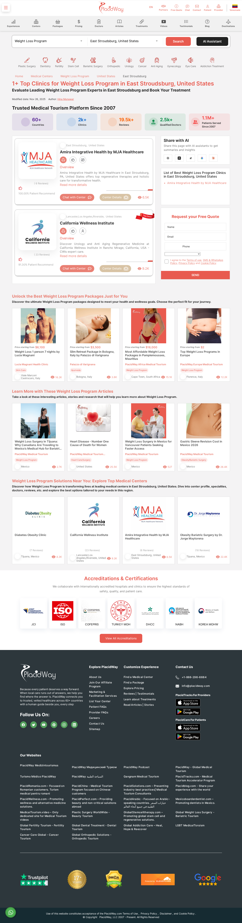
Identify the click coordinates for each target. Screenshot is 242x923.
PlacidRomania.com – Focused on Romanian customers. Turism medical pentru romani (42, 789)
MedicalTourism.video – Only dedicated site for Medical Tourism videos (43, 816)
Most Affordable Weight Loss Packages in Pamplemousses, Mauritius (145, 355)
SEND (195, 275)
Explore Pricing (134, 688)
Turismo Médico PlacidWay (38, 776)
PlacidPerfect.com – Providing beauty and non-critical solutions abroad (94, 802)
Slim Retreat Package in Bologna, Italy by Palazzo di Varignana (92, 353)
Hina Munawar (65, 99)
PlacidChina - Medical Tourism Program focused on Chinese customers (92, 789)
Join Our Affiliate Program (100, 684)
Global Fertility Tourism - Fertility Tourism (42, 827)
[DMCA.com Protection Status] (114, 879)
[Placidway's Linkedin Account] (74, 724)
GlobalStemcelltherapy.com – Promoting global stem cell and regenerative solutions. (144, 816)
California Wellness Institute (89, 535)
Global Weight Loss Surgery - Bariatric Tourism (195, 814)
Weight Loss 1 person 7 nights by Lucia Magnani (37, 353)
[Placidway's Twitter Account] (33, 724)
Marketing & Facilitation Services (103, 693)
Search (178, 41)
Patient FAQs (98, 706)
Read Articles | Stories (139, 704)
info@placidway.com (196, 686)
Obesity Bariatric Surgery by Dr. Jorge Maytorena (201, 536)
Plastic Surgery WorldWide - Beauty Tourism (91, 814)
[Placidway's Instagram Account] (64, 724)
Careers (94, 718)
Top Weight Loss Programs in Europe (200, 353)
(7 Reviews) (36, 550)
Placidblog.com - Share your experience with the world (194, 787)
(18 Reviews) (202, 550)
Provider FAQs (98, 712)
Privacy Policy (187, 263)
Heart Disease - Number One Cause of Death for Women (89, 443)
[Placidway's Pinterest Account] (54, 724)
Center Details (112, 197)
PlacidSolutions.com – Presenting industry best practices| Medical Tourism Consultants (146, 789)
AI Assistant (212, 41)
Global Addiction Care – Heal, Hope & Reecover (143, 827)
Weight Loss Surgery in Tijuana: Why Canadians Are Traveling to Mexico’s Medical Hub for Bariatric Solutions (38, 445)
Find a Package (134, 682)
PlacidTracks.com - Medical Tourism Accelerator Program (195, 778)
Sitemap (94, 729)
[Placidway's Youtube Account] (43, 724)
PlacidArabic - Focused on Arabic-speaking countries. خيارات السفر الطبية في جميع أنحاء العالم (147, 802)
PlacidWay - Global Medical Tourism (194, 769)
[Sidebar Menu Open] (6, 8)
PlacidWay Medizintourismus (39, 765)
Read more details (73, 185)
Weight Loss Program (74, 76)
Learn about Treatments (140, 699)
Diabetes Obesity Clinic (30, 535)
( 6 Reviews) (41, 183)
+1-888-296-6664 (194, 677)
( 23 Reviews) (42, 254)
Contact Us (96, 723)
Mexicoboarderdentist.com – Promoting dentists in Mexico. (195, 800)
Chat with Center (74, 197)
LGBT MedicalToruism (190, 825)
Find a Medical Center (138, 677)
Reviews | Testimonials (139, 693)
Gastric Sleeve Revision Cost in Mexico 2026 (201, 443)
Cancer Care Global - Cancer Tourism (39, 836)
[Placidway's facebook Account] (23, 724)
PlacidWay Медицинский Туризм (94, 767)
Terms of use (194, 260)
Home (18, 76)
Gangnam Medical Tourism (141, 776)
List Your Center (100, 701)
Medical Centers (42, 76)
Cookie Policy (208, 263)
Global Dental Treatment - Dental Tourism (94, 827)
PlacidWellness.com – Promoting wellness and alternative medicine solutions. (43, 802)
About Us (95, 677)
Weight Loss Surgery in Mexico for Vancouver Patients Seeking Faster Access (148, 445)
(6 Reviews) (147, 550)
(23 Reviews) (92, 550)
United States (106, 76)
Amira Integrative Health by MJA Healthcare (196, 183)
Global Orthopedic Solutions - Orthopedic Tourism (92, 836)
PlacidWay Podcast (137, 767)
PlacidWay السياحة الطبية (87, 776)
